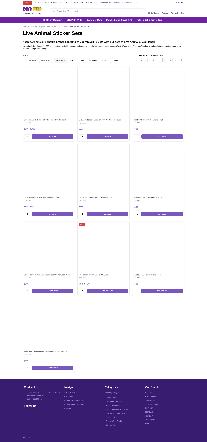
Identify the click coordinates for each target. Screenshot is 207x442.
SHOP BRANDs (74, 20)
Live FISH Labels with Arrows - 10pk (147, 275)
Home (25, 27)
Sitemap (67, 408)
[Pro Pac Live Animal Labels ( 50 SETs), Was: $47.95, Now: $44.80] (103, 247)
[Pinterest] (40, 412)
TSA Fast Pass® (151, 404)
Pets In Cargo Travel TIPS (119, 20)
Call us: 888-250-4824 (35, 399)
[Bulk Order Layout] (181, 60)
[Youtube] (30, 412)
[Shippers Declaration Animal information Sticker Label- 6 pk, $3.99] (48, 247)
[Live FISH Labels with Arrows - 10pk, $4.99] (158, 247)
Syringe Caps (111, 425)
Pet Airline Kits (111, 417)
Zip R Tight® (150, 420)
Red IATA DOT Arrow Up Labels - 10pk (148, 120)
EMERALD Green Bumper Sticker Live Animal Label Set (45, 352)
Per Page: (143, 55)
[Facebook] (26, 412)
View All (148, 424)
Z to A (82, 60)
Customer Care (94, 20)
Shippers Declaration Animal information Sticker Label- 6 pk (47, 275)
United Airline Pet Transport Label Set (148, 197)
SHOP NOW (132, 3)
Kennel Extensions (113, 406)
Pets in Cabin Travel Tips (149, 20)
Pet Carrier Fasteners (114, 402)
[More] (63, 20)
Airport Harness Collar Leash (117, 409)
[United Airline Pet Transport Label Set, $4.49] (158, 170)
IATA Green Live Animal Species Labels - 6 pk (41, 197)
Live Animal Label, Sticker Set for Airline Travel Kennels (45, 120)
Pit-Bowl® (149, 408)
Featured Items (30, 60)
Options (52, 136)
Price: (106, 61)
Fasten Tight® (150, 396)
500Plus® (149, 412)
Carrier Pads (111, 398)
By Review (93, 60)
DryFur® (148, 393)
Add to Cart (162, 136)
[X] (35, 412)
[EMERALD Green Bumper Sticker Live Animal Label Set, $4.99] (48, 324)
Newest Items (46, 60)
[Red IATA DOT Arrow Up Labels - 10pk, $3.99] (158, 92)
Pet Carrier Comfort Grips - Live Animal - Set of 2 (97, 197)
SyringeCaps (150, 400)
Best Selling (60, 60)
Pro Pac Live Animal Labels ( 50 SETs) (93, 275)
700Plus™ (149, 416)
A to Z (72, 60)
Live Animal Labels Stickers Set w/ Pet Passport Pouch (100, 120)
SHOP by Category (52, 20)
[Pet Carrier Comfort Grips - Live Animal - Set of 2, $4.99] (103, 170)
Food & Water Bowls (114, 421)
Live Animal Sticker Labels (116, 413)
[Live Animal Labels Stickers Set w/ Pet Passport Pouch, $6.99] (103, 92)
